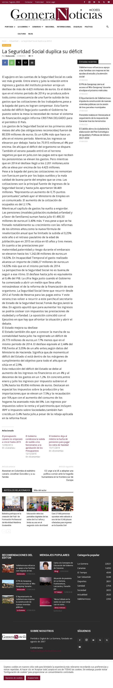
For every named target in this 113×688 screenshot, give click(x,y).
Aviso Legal (50, 2)
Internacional (64, 27)
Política (89, 27)
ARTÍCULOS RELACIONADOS (17, 490)
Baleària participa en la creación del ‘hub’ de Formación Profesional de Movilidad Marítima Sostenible (11, 519)
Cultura (22, 34)
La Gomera (23, 27)
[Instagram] (89, 2)
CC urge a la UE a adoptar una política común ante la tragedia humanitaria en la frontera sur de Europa (57, 475)
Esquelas (78, 27)
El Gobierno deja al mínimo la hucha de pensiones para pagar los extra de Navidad (59, 440)
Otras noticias (60, 608)
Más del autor (40, 490)
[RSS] (99, 2)
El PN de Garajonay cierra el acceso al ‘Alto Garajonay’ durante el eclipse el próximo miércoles (94, 87)
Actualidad (13, 41)
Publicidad (39, 2)
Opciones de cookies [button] (14, 678)
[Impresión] (32, 62)
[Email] (25, 62)
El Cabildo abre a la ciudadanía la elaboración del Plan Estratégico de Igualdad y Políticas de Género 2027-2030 (94, 133)
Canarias (36, 27)
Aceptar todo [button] (33, 678)
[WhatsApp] (12, 62)
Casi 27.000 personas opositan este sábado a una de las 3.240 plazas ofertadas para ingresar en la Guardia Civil (62, 519)
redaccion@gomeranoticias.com (45, 650)
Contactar (29, 2)
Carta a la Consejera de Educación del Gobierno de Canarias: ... (63, 565)
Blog (30, 34)
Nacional (49, 27)
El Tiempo (58, 592)
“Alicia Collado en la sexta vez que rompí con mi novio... (62, 602)
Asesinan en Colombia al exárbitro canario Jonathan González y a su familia (18, 473)
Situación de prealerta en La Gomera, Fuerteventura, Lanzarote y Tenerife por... (63, 583)
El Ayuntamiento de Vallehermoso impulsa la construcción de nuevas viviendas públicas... (25, 602)
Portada (9, 27)
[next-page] (8, 531)
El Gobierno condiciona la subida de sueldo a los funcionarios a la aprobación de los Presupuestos (35, 443)
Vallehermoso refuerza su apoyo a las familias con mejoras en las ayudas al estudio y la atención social (94, 72)
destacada (21, 574)
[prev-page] (4, 531)
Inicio (4, 41)
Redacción (10, 56)
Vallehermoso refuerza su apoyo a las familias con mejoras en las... (25, 568)
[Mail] (94, 2)
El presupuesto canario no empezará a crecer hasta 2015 (12, 439)
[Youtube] (109, 2)
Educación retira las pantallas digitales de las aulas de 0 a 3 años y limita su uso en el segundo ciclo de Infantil (37, 519)
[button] (107, 26)
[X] (104, 2)
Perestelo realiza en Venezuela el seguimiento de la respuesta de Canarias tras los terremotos (94, 118)
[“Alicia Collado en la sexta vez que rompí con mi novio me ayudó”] (45, 602)
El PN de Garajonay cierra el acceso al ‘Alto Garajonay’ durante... (25, 583)
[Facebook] (84, 2)
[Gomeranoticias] (56, 14)
